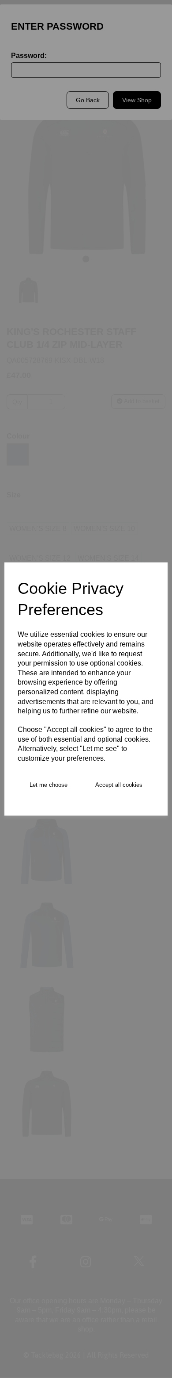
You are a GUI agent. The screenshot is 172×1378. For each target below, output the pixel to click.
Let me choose (48, 784)
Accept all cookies (118, 784)
